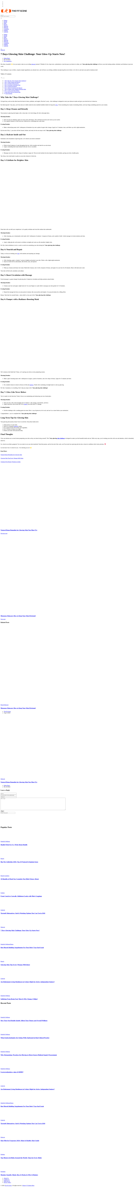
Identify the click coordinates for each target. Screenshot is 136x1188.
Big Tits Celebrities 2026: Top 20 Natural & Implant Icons (19, 862)
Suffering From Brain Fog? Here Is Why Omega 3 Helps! (19, 999)
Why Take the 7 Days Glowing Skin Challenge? (15, 80)
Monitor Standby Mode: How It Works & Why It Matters (19, 1175)
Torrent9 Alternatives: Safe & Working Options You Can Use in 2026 (23, 913)
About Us (6, 1178)
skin (18, 253)
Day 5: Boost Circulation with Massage (13, 87)
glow (56, 105)
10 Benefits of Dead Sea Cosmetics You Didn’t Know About (20, 879)
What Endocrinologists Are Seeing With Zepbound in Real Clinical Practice (25, 1038)
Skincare (6, 26)
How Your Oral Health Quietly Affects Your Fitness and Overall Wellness (24, 1020)
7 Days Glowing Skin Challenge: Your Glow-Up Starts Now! (20, 930)
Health (5, 22)
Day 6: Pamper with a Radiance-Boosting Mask (15, 89)
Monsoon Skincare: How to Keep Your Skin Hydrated (18, 616)
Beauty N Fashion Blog (28, 1185)
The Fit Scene (7, 711)
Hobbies (3, 1154)
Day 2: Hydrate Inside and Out (12, 83)
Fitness (5, 20)
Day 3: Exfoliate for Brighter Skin (12, 85)
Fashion (6, 30)
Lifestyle (6, 31)
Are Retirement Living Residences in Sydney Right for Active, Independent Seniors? (28, 982)
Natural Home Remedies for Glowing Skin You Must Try (19, 530)
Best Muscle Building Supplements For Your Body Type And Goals (22, 947)
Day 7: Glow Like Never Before (12, 90)
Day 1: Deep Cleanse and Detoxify (12, 82)
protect (25, 404)
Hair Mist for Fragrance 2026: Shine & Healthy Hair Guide (20, 1140)
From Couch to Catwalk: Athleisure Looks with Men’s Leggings (21, 896)
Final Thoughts (8, 93)
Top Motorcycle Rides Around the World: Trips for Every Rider (21, 1158)
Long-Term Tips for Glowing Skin (12, 92)
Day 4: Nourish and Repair (11, 86)
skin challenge (61, 438)
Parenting (3, 1171)
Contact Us (6, 1179)
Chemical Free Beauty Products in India (10, 461)
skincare (33, 64)
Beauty (5, 24)
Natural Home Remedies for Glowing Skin (11, 454)
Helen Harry (7, 58)
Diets (5, 23)
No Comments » (8, 61)
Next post (3, 619)
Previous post (4, 533)
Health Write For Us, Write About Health (14, 845)
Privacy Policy (7, 1182)
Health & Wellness (5, 841)
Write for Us (7, 1181)
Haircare (6, 27)
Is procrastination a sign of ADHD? (12, 1072)
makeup (31, 384)
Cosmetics (6, 29)
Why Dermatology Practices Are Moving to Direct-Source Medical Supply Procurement (29, 1055)
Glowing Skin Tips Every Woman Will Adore (12, 458)
